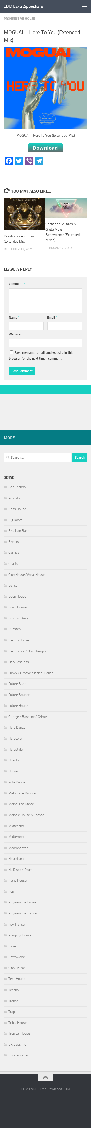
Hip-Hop (14, 760)
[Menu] (84, 6)
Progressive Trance (22, 913)
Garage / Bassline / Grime (27, 717)
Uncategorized (18, 1055)
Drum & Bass (18, 618)
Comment (17, 284)
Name (14, 317)
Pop (11, 891)
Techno (13, 990)
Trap (11, 1012)
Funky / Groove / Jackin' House (30, 673)
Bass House (17, 509)
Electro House (18, 640)
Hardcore (15, 738)
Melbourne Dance (21, 804)
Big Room (15, 520)
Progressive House (19, 18)
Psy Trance (16, 924)
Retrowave (16, 957)
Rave (12, 946)
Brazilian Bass (18, 531)
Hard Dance (16, 727)
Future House (18, 705)
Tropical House (19, 1033)
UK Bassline (17, 1044)
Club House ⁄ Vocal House (26, 575)
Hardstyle (15, 749)
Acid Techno (17, 487)
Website (15, 334)
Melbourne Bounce (22, 793)
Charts (13, 563)
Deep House (17, 596)
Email (52, 317)
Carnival (14, 552)
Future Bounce (19, 695)
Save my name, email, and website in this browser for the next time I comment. (41, 356)
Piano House (17, 880)
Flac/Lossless (18, 662)
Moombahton (18, 848)
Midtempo (16, 837)
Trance (13, 1001)
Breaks (13, 542)
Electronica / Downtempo (27, 651)
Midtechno (16, 826)
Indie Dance (16, 782)
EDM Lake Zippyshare (23, 6)
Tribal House (17, 1023)
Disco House (17, 607)
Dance (12, 585)
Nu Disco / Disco (20, 870)
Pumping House (19, 935)
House (13, 771)
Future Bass (17, 684)
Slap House (16, 968)
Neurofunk (16, 859)
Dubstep (14, 629)
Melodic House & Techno (26, 815)
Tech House (16, 979)
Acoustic (14, 498)
